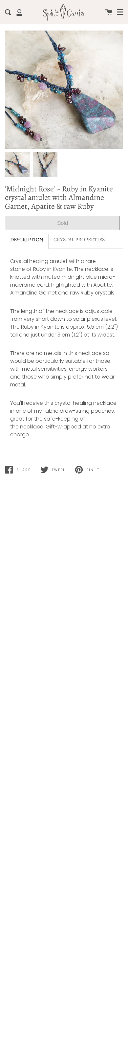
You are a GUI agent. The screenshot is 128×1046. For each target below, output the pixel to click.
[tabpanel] (64, 90)
